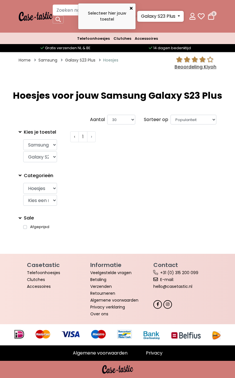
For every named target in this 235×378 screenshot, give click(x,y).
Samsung (47, 60)
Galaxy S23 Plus (159, 16)
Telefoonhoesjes (93, 38)
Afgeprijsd (39, 227)
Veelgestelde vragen (111, 273)
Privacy (154, 353)
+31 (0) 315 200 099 (179, 273)
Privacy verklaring (107, 307)
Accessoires (146, 38)
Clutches (122, 38)
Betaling (98, 279)
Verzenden (101, 286)
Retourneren (102, 293)
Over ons (99, 314)
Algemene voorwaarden (114, 300)
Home (25, 60)
